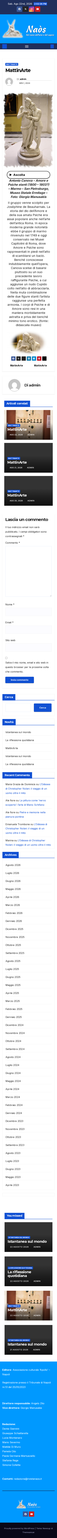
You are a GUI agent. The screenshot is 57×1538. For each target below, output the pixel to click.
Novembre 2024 (15, 1033)
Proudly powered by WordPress (19, 1528)
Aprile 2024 (12, 1089)
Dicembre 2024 (14, 1025)
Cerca (9, 697)
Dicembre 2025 (14, 929)
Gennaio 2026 (13, 921)
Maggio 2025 (13, 985)
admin (23, 79)
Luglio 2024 (12, 1065)
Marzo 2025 (12, 1001)
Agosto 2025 (12, 961)
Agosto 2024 (13, 1057)
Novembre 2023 (15, 1129)
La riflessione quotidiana (19, 740)
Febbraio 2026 (14, 913)
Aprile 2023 (12, 1185)
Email (9, 622)
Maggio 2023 (13, 1177)
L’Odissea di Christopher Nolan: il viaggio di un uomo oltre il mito (27, 789)
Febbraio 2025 (13, 1009)
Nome (9, 604)
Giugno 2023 (12, 1169)
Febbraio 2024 (14, 1105)
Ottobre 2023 (13, 1137)
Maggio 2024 (13, 1081)
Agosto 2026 (13, 865)
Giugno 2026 (13, 881)
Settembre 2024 (15, 1049)
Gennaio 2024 (13, 1113)
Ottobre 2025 (13, 945)
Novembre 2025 (15, 937)
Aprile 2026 (12, 897)
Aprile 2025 (12, 993)
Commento (12, 542)
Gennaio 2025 (13, 1017)
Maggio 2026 (13, 889)
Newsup (46, 1528)
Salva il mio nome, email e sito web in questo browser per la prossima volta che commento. (27, 667)
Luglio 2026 (12, 873)
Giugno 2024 (13, 1073)
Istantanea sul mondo (18, 732)
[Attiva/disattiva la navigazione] (26, 46)
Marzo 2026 (12, 905)
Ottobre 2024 (13, 1041)
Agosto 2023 (12, 1153)
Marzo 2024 (12, 1097)
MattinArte (11, 64)
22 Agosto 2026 (19, 1247)
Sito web (10, 640)
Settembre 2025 (14, 953)
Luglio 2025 (12, 969)
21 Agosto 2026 (19, 1350)
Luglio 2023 (12, 1161)
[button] (47, 46)
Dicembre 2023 (14, 1121)
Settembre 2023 (14, 1145)
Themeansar (28, 1532)
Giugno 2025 (12, 977)
